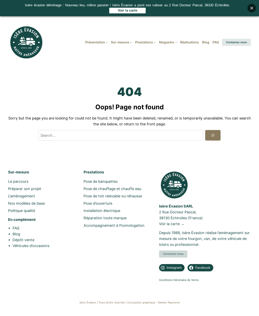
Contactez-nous (236, 42)
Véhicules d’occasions (31, 245)
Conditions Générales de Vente (179, 280)
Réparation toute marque (105, 218)
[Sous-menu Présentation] (107, 42)
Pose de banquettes (101, 181)
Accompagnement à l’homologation (114, 225)
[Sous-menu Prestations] (155, 42)
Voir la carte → (171, 223)
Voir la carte (127, 10)
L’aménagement (21, 196)
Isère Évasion (88, 302)
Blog (16, 234)
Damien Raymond (168, 302)
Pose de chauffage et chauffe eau (112, 188)
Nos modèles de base (26, 203)
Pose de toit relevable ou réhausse (113, 196)
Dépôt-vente (23, 240)
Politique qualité (21, 210)
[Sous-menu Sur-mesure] (131, 42)
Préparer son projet (24, 188)
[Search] (213, 135)
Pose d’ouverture (98, 203)
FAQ (16, 228)
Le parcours (18, 181)
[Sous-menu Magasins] (176, 42)
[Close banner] (251, 8)
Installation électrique (102, 210)
